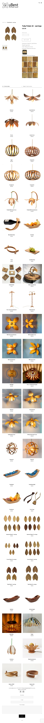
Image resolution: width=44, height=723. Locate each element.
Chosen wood (24, 32)
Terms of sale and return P (26, 688)
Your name (22, 695)
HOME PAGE (4, 22)
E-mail (22, 699)
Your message (22, 704)
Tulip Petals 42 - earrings (11, 22)
